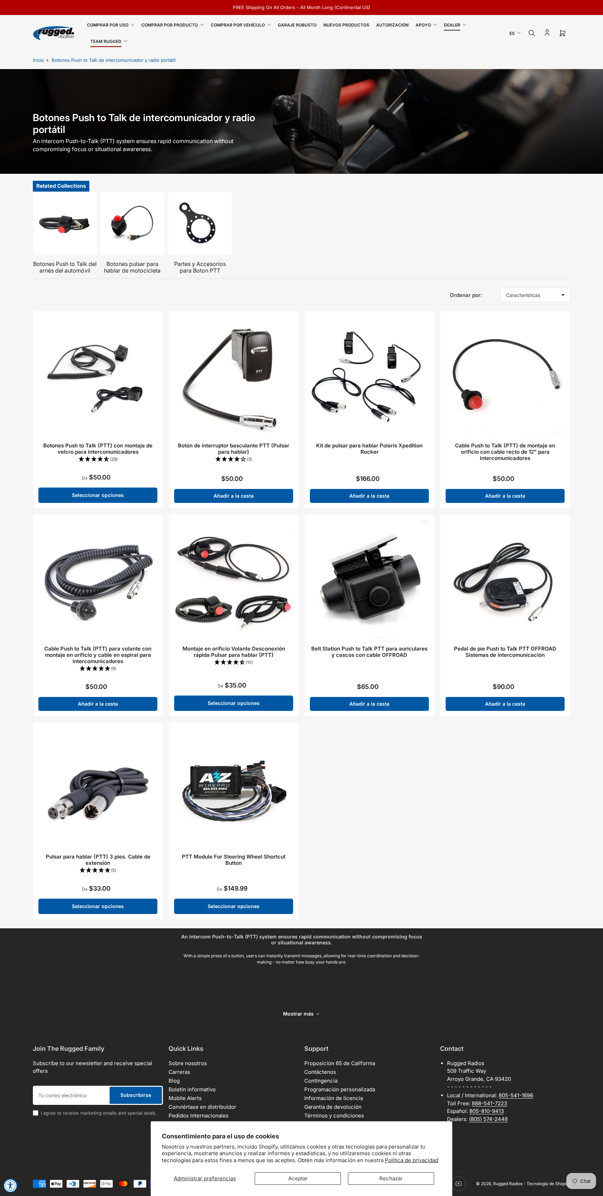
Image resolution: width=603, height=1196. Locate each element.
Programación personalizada (339, 1089)
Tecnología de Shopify (548, 1183)
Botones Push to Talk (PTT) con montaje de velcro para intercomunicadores (97, 448)
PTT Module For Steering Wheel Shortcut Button (233, 859)
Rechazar (391, 1178)
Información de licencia (333, 1098)
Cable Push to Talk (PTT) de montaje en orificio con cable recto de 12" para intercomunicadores (505, 451)
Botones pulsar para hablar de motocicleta (132, 267)
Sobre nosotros (188, 1063)
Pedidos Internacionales (199, 1115)
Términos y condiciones (334, 1115)
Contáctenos (320, 1072)
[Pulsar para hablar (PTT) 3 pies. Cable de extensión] (97, 787)
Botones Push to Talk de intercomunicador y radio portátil (114, 60)
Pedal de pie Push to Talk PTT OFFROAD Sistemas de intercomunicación (505, 651)
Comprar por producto (169, 25)
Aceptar (298, 1178)
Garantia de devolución (333, 1107)
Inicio (38, 60)
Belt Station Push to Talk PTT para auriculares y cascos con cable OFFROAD (369, 651)
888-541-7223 (489, 1103)
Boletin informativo (192, 1089)
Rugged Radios (507, 1183)
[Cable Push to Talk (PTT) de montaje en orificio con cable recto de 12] (505, 376)
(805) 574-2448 (488, 1119)
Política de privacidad (411, 1160)
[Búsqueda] (531, 33)
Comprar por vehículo (238, 25)
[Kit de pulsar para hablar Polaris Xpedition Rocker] (369, 376)
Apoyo (423, 25)
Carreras (179, 1072)
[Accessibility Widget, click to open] (10, 1186)
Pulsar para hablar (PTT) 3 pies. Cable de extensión (98, 859)
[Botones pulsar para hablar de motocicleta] (132, 223)
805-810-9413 (486, 1111)
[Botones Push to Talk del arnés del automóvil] (65, 223)
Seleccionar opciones (98, 495)
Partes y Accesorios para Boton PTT (200, 267)
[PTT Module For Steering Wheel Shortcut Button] (233, 787)
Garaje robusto (297, 25)
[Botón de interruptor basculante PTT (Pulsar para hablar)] (233, 376)
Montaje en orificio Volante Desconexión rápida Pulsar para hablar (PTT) (234, 651)
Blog (174, 1080)
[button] (97, 459)
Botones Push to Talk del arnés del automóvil (65, 267)
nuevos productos (346, 25)
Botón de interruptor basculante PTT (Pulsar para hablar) (233, 448)
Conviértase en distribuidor (202, 1107)
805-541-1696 (516, 1095)
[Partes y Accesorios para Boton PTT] (200, 223)
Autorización (392, 25)
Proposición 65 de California (339, 1063)
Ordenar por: (466, 295)
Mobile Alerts (185, 1098)
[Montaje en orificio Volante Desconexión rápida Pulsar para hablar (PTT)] (233, 579)
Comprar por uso (107, 25)
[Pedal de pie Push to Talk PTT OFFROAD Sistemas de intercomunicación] (505, 579)
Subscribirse (135, 1095)
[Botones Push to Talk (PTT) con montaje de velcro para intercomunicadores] (97, 376)
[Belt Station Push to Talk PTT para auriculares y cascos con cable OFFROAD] (369, 579)
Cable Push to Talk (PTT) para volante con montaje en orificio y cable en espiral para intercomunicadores (97, 654)
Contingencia (320, 1080)
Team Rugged (105, 41)
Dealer (452, 25)
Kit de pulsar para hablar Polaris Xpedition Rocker (369, 448)
